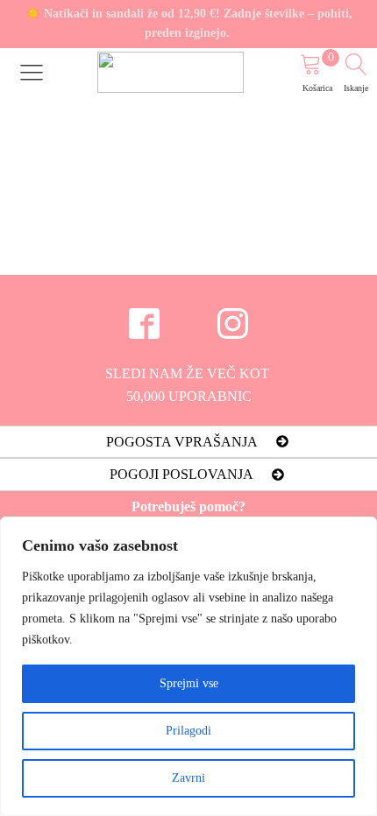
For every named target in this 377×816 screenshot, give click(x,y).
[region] (188, 666)
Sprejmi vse (189, 683)
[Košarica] (319, 67)
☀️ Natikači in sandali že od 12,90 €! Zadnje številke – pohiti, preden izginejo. (188, 23)
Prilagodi (188, 730)
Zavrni (188, 777)
